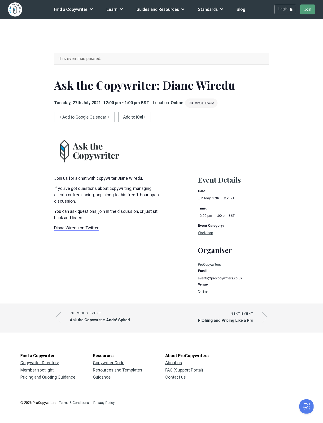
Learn (112, 9)
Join (307, 9)
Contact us (175, 377)
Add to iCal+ (134, 117)
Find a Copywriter (70, 9)
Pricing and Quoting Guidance (47, 377)
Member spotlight (37, 369)
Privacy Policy (104, 403)
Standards (208, 9)
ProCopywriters (209, 264)
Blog (241, 9)
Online (203, 291)
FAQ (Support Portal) (184, 369)
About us (173, 362)
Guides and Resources (157, 9)
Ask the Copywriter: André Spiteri (100, 319)
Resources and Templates (117, 369)
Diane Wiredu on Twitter (76, 227)
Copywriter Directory (39, 362)
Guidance (102, 377)
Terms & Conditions (74, 403)
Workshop (205, 232)
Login (283, 9)
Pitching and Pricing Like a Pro (225, 320)
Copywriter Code (108, 362)
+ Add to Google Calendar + (84, 117)
